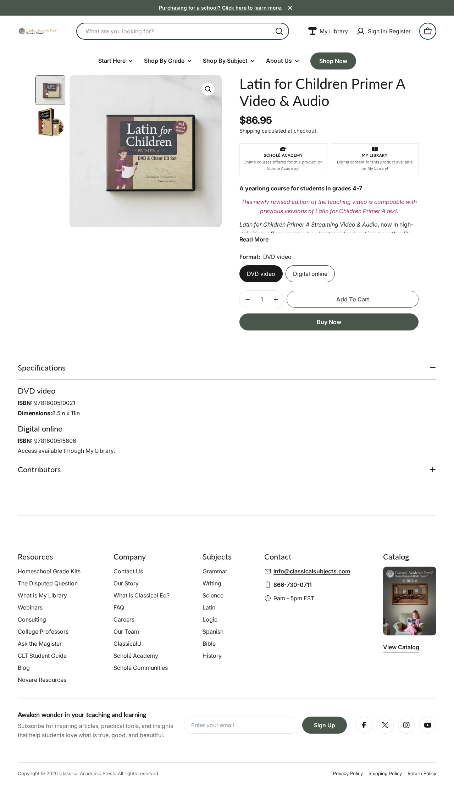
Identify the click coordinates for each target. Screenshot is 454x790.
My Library (99, 450)
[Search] (279, 31)
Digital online (310, 273)
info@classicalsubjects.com (311, 571)
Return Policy (422, 773)
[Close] (290, 8)
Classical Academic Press (87, 773)
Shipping (249, 131)
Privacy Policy (348, 773)
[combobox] (182, 31)
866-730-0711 (292, 584)
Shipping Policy (385, 773)
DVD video (261, 273)
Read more (253, 239)
